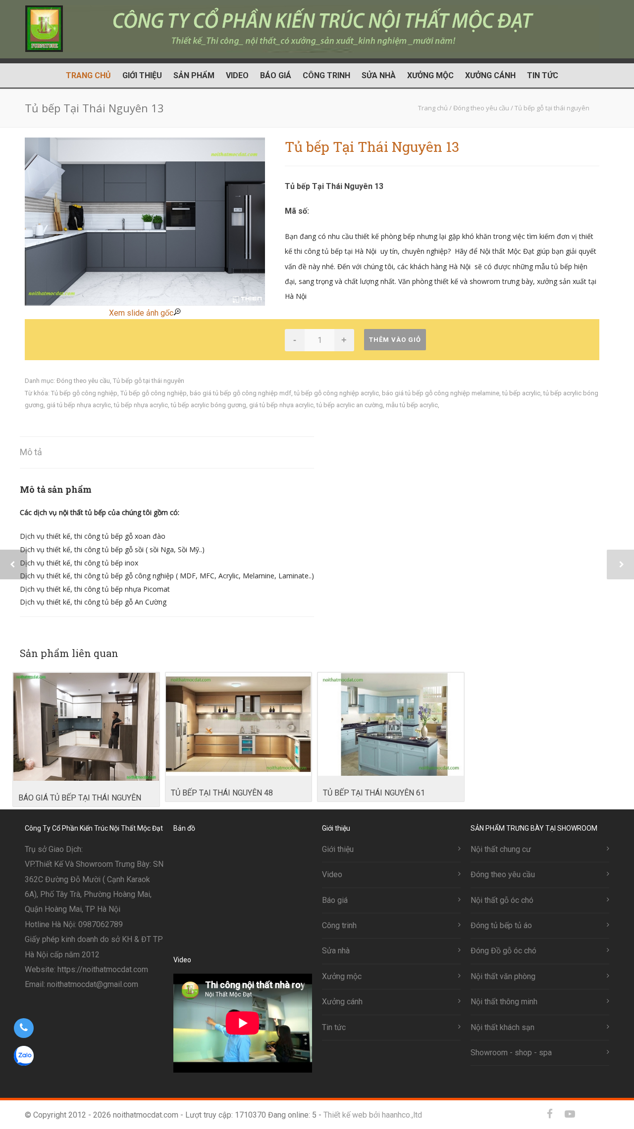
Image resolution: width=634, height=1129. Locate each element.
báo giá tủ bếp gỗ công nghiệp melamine (440, 393)
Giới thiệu (142, 75)
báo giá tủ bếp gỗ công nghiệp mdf (240, 393)
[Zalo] (589, 1114)
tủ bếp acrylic (521, 393)
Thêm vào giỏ (395, 339)
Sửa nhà (379, 75)
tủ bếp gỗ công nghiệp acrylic (336, 393)
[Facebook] (550, 1114)
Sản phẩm (193, 75)
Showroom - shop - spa (511, 1052)
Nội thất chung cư (501, 849)
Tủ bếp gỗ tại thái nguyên (148, 380)
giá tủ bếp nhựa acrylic (79, 405)
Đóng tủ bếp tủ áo (501, 925)
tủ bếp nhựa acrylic (141, 405)
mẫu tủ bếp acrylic (412, 405)
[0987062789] (23, 1028)
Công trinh (326, 75)
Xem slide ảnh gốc (141, 313)
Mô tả (31, 452)
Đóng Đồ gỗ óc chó (503, 950)
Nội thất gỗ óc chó (502, 900)
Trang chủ (88, 75)
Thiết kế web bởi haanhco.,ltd (372, 1115)
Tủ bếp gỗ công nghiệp (84, 393)
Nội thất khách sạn (502, 1027)
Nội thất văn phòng (503, 976)
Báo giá (275, 75)
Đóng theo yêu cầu (83, 380)
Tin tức (542, 75)
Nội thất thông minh (504, 1001)
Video (237, 75)
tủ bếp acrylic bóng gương (208, 405)
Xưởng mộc (430, 75)
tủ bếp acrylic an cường (350, 405)
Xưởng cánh (490, 75)
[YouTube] (570, 1114)
